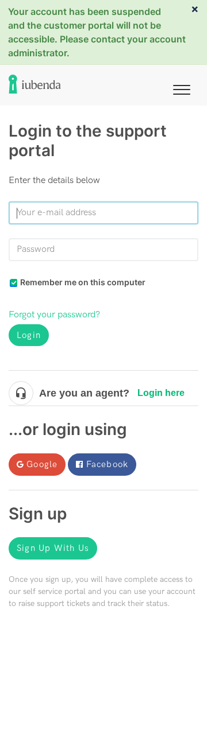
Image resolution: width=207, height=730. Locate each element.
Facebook (107, 464)
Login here (161, 393)
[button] (181, 87)
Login (29, 335)
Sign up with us (53, 548)
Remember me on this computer (82, 282)
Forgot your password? (54, 314)
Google (41, 464)
